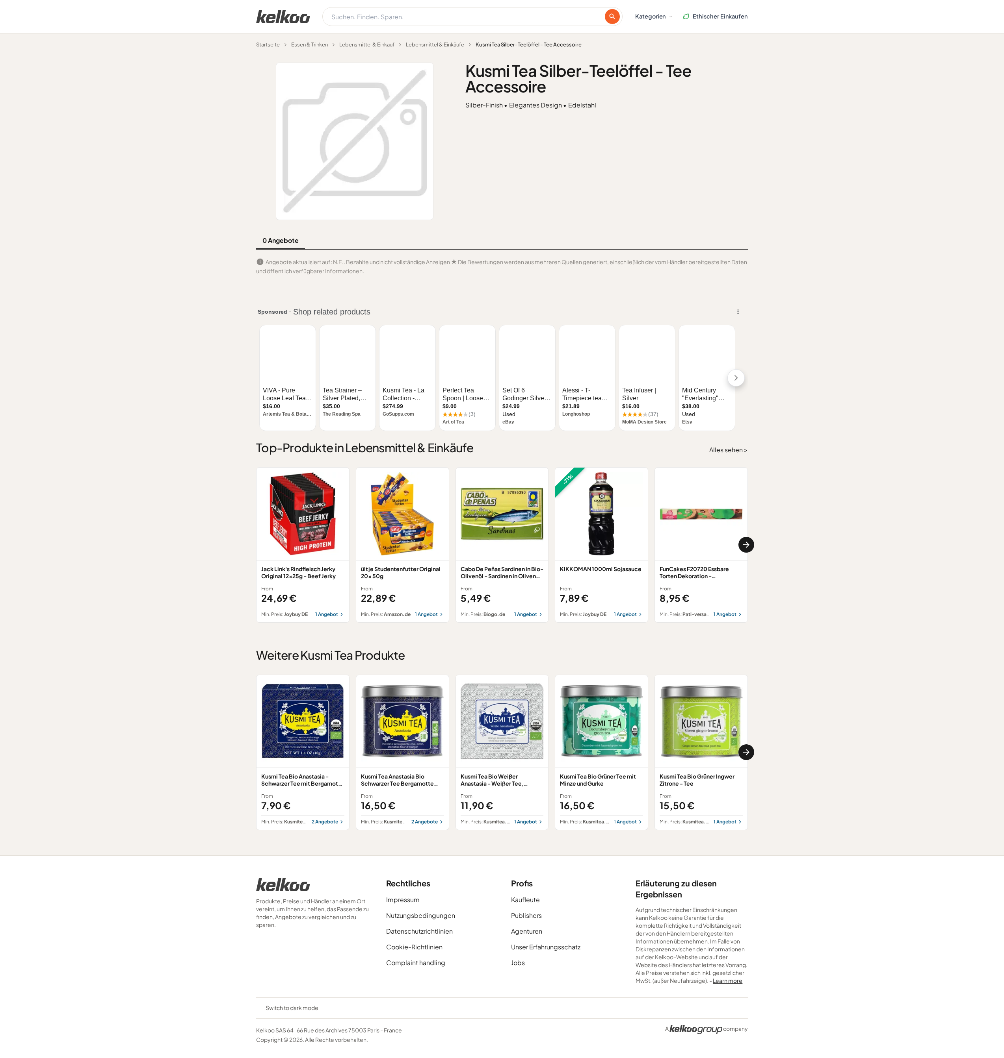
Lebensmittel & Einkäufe (435, 44)
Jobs (518, 962)
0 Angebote (280, 240)
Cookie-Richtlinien (414, 947)
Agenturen (526, 931)
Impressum (403, 899)
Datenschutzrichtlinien (419, 931)
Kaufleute (525, 899)
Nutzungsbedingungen (420, 915)
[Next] (746, 545)
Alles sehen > (728, 450)
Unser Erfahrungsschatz (545, 947)
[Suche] (612, 16)
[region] (502, 544)
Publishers (526, 915)
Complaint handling (415, 962)
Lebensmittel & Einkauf (366, 44)
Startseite (268, 44)
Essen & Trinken (309, 44)
